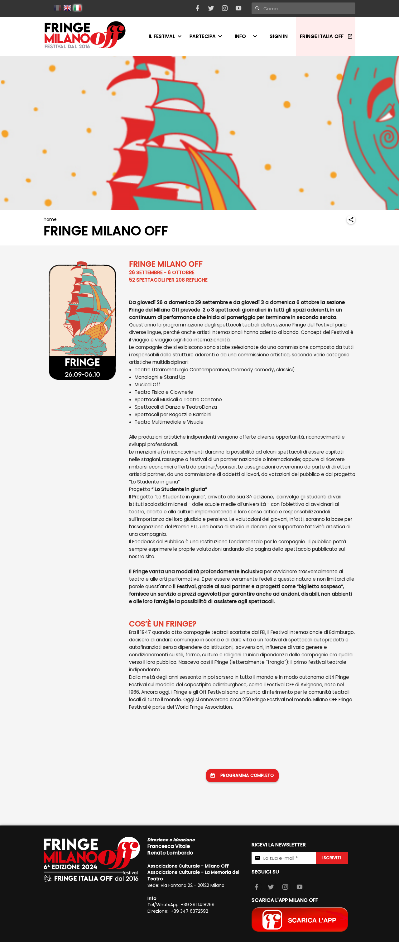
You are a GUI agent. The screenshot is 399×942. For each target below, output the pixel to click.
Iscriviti (331, 858)
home (50, 219)
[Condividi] (351, 219)
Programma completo (247, 775)
